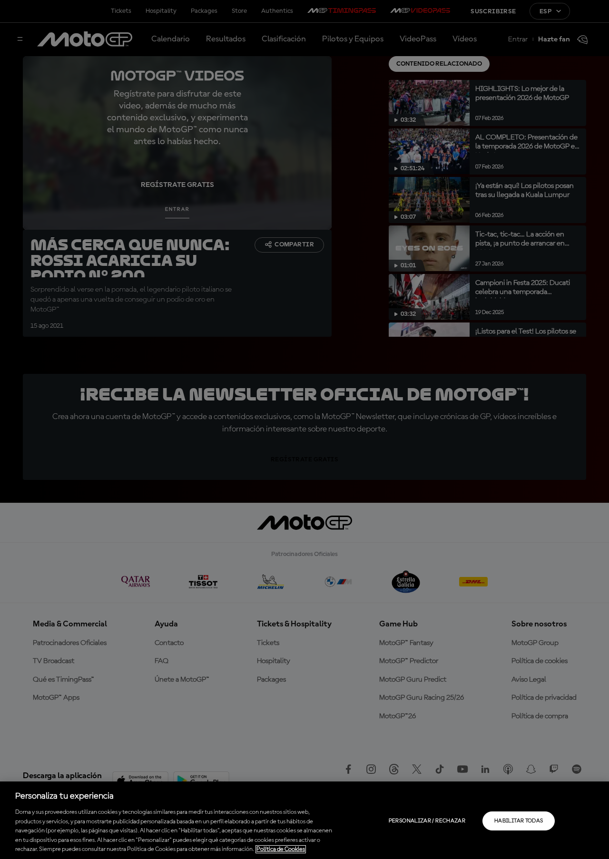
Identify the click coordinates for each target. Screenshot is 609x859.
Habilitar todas (518, 821)
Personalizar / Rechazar (427, 821)
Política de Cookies (280, 849)
